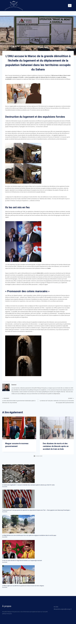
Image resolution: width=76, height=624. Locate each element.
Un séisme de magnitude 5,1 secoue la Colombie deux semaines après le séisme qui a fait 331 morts (28, 485)
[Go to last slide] (4, 435)
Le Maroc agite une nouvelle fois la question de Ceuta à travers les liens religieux (23, 585)
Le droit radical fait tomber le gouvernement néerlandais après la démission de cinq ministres (18, 400)
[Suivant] (71, 435)
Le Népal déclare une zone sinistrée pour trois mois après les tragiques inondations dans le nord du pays (29, 535)
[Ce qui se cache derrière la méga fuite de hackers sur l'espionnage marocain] (38, 549)
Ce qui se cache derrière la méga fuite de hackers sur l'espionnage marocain (22, 560)
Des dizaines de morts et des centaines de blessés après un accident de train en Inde (55, 446)
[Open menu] (70, 5)
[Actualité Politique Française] (13, 5)
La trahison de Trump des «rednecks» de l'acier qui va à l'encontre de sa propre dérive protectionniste (57, 400)
